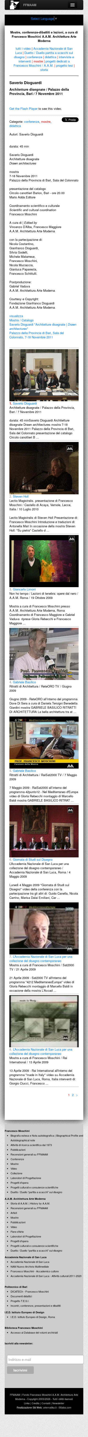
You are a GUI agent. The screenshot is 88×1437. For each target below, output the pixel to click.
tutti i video (23, 48)
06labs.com (65, 1407)
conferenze (34, 57)
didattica (50, 57)
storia (44, 69)
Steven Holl (19, 496)
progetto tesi (64, 65)
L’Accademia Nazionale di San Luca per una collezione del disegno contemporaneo (40, 958)
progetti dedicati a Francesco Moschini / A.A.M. (42, 63)
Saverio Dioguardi (23, 403)
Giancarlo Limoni (22, 589)
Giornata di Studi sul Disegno (31, 859)
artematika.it (50, 1407)
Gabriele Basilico (22, 682)
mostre (38, 61)
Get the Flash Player (23, 108)
